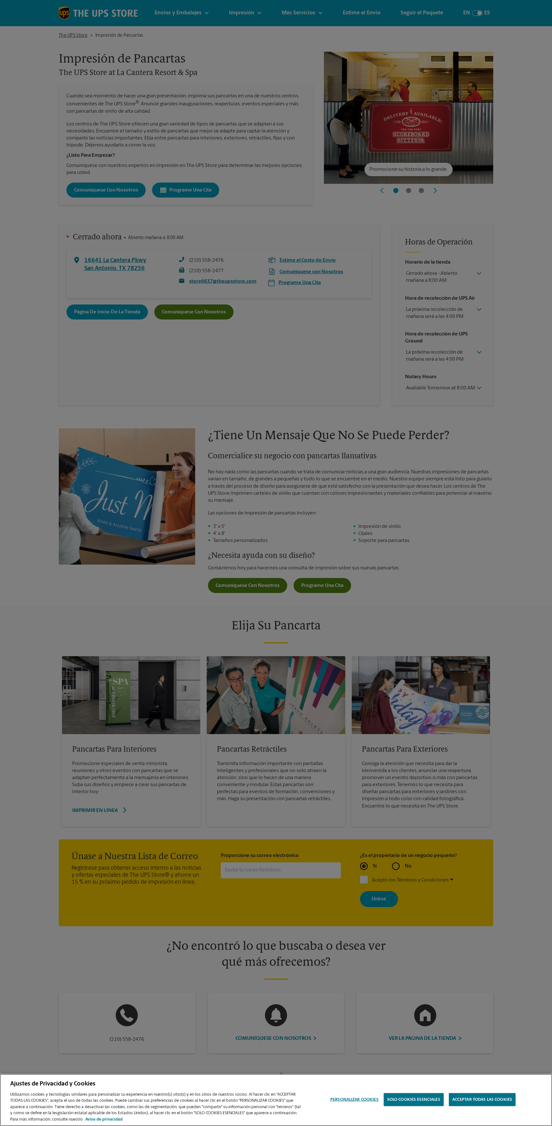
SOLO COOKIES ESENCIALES (413, 1099)
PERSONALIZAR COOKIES (354, 1099)
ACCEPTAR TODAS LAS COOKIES (482, 1099)
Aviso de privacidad (104, 1119)
